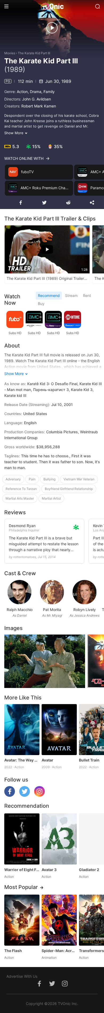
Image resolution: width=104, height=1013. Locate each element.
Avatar (47, 760)
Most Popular (21, 887)
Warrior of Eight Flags (21, 869)
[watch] (52, 27)
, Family (48, 91)
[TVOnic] (52, 6)
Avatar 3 (49, 869)
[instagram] (39, 795)
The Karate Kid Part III (34, 53)
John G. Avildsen (36, 99)
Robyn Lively (84, 609)
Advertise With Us (21, 976)
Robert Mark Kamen (38, 106)
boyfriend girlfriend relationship (69, 489)
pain (32, 479)
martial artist (51, 498)
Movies (9, 53)
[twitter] (24, 795)
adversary (13, 479)
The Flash (13, 950)
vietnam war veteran (78, 479)
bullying (49, 479)
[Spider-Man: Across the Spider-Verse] (59, 920)
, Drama (34, 91)
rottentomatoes (24, 557)
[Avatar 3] (59, 838)
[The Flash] (21, 920)
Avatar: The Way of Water (21, 760)
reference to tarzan (21, 489)
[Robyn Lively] (84, 592)
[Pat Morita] (52, 592)
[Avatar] (59, 729)
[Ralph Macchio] (19, 592)
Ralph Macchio (20, 609)
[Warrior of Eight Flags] (21, 838)
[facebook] (9, 795)
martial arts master (20, 498)
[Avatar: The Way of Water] (21, 729)
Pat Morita (52, 609)
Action (22, 91)
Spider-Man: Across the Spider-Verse (59, 950)
